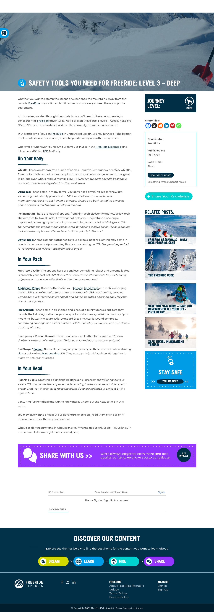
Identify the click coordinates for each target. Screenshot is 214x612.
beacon (78, 288)
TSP (45, 151)
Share (159, 561)
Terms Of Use (118, 593)
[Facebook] (148, 125)
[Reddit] (160, 125)
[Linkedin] (166, 125)
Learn (89, 561)
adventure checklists (77, 415)
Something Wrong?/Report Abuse (167, 181)
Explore (126, 121)
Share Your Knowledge (170, 196)
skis (20, 353)
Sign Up (163, 589)
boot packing (50, 353)
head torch (91, 288)
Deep (22, 125)
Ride (122, 561)
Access (114, 121)
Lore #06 (31, 151)
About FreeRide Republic (126, 586)
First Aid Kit (25, 310)
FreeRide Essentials (109, 147)
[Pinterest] (172, 125)
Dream (54, 561)
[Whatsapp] (178, 125)
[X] (154, 125)
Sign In (161, 492)
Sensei (32, 125)
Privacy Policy (119, 597)
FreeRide (34, 103)
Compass (24, 192)
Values (114, 589)
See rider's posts (160, 175)
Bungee (38, 349)
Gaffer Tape (25, 240)
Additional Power (29, 288)
